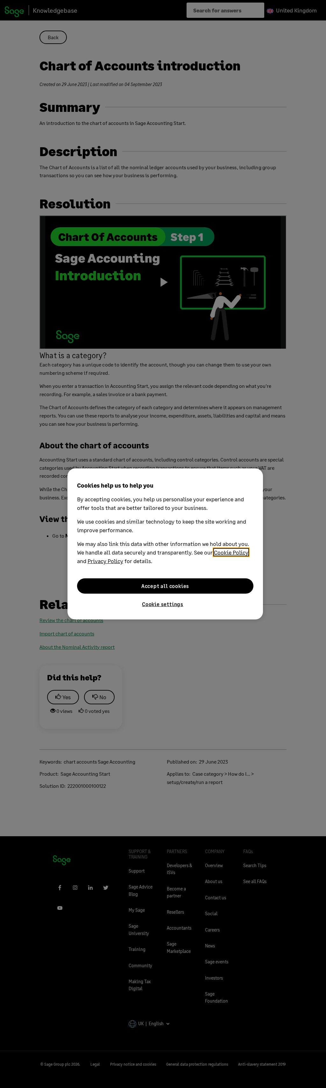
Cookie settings (162, 604)
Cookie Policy (231, 552)
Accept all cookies (165, 586)
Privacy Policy (105, 560)
